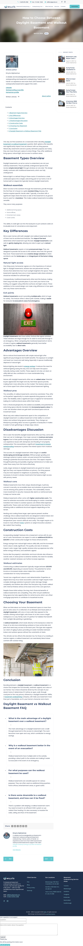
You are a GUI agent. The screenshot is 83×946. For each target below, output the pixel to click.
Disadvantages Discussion (18, 120)
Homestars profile (12, 92)
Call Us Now (74, 6)
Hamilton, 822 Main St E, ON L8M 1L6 (52, 888)
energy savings (29, 366)
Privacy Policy (31, 887)
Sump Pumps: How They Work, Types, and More (71, 91)
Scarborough (67, 903)
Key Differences (15, 115)
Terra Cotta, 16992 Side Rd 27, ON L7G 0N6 (53, 893)
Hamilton (66, 891)
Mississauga (67, 889)
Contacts (63, 6)
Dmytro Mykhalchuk (19, 833)
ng (13, 697)
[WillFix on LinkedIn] (20, 826)
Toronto (66, 886)
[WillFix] (17, 826)
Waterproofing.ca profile (15, 90)
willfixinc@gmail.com (52, 2)
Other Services (49, 6)
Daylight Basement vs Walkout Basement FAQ (25, 131)
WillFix (45, 912)
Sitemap (29, 890)
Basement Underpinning (23, 6)
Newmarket (67, 900)
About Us (56, 6)
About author (46, 96)
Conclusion (13, 128)
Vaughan (66, 894)
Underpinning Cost (37, 6)
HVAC (22, 523)
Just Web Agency (50, 914)
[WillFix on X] (15, 826)
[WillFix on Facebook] (62, 2)
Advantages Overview (17, 118)
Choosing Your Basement (18, 126)
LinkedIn (9, 88)
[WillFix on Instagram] (65, 2)
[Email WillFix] (26, 826)
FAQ (28, 882)
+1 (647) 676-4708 (24, 2)
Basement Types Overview (18, 113)
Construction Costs (16, 123)
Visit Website (17, 850)
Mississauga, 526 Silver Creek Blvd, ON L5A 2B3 (52, 883)
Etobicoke (67, 897)
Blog (46, 33)
